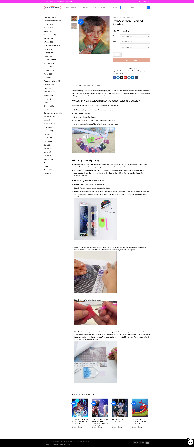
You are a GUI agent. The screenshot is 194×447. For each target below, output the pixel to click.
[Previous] (82, 35)
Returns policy (79, 441)
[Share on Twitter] (118, 77)
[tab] (76, 86)
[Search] (148, 7)
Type (114, 47)
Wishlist (104, 7)
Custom (82, 7)
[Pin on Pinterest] (125, 77)
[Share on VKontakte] (129, 77)
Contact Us (95, 7)
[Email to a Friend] (121, 77)
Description (76, 85)
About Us (56, 441)
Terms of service (67, 441)
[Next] (106, 35)
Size (114, 36)
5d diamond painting (101, 164)
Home (68, 7)
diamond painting (81, 105)
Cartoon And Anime (126, 17)
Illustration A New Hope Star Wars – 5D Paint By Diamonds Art (80, 421)
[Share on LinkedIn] (132, 77)
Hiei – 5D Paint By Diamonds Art (117, 420)
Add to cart (131, 60)
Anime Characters (121, 71)
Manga (121, 73)
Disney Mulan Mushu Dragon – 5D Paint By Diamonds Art (139, 421)
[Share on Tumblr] (136, 77)
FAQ (87, 7)
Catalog (74, 7)
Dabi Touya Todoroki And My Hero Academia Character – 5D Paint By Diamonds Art (100, 422)
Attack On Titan (135, 71)
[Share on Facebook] (114, 77)
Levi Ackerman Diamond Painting (128, 90)
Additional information (92, 85)
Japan (142, 71)
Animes (129, 71)
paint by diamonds (104, 96)
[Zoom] (81, 52)
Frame (115, 41)
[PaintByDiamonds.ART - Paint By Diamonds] (52, 7)
